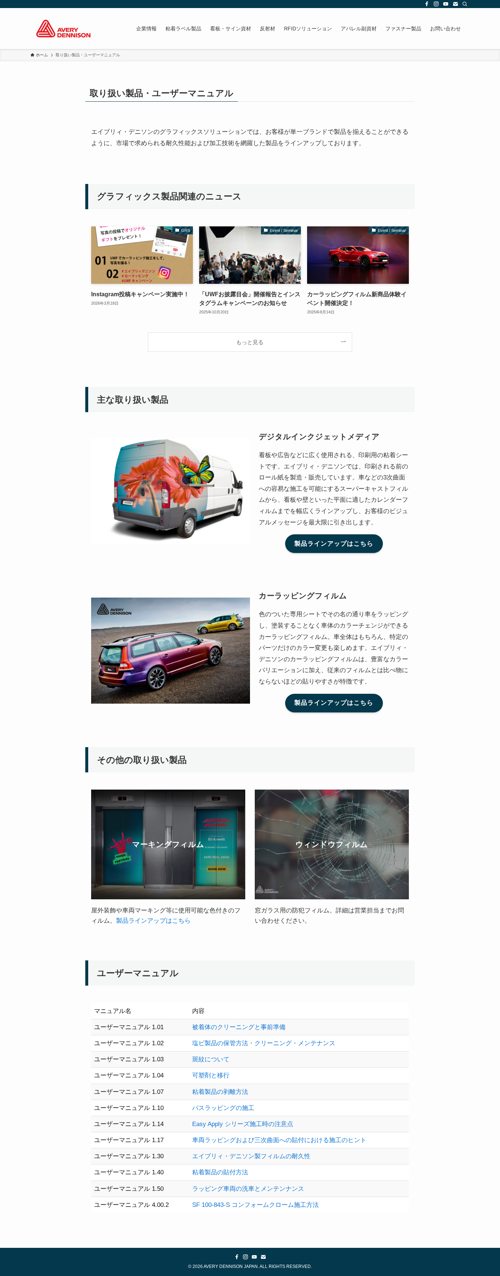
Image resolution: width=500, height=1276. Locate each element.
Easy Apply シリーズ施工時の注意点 (242, 1124)
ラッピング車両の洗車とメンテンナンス (248, 1188)
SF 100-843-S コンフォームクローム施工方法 (255, 1204)
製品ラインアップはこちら (153, 920)
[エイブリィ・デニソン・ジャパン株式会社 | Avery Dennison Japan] (63, 28)
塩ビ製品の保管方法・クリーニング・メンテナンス (263, 1043)
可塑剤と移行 (211, 1075)
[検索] (465, 4)
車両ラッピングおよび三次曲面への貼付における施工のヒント (279, 1140)
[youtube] (446, 4)
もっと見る (250, 342)
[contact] (455, 4)
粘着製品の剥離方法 (220, 1091)
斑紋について (211, 1059)
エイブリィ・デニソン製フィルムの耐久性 (251, 1156)
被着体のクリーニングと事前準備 (239, 1027)
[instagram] (436, 4)
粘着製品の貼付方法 (220, 1172)
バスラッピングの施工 (223, 1107)
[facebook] (427, 4)
